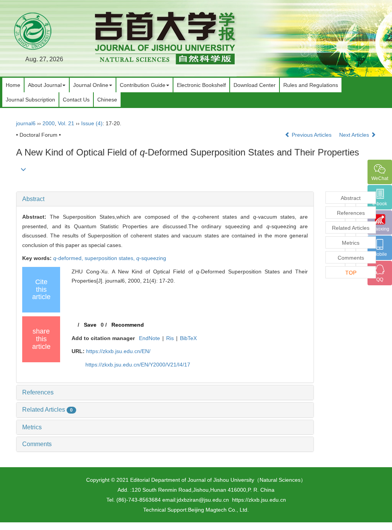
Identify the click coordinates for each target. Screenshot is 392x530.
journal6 (26, 123)
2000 (48, 123)
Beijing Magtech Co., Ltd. (218, 510)
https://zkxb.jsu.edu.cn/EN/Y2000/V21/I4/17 (137, 365)
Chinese (107, 100)
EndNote (149, 338)
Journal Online (90, 85)
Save (90, 325)
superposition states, (110, 258)
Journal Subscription (30, 100)
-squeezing (151, 258)
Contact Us (76, 100)
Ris (170, 338)
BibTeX (188, 338)
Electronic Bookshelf (201, 85)
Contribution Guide (142, 85)
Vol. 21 (66, 123)
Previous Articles (311, 135)
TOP (350, 273)
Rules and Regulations (310, 85)
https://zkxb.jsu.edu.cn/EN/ (118, 351)
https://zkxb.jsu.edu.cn (259, 500)
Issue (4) (92, 123)
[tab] (165, 199)
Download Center (255, 85)
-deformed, (69, 258)
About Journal (45, 85)
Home (13, 85)
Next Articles (355, 135)
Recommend (127, 325)
